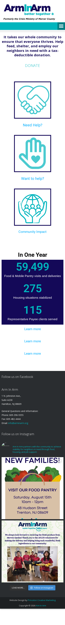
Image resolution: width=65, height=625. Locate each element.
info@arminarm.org (18, 423)
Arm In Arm (41, 605)
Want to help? (32, 178)
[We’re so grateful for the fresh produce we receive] (32, 551)
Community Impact (32, 232)
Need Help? (32, 125)
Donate (32, 65)
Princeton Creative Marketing (42, 600)
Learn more (32, 329)
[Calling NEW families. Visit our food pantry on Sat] (32, 488)
